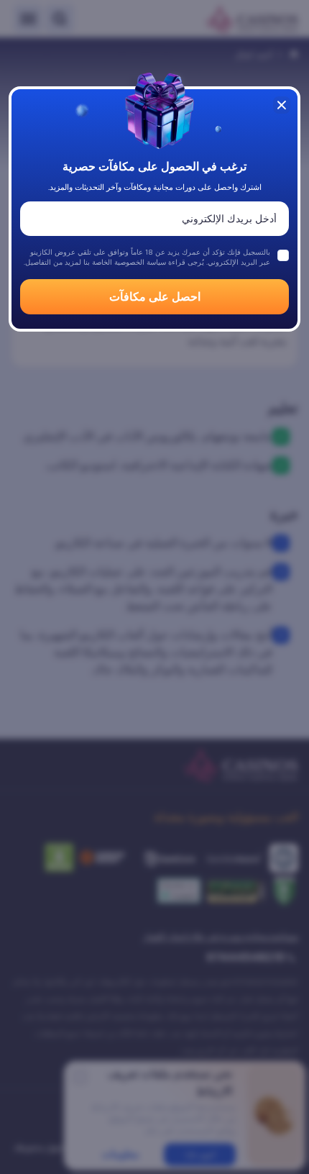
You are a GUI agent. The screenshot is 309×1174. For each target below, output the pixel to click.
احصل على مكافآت (154, 297)
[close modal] (281, 105)
